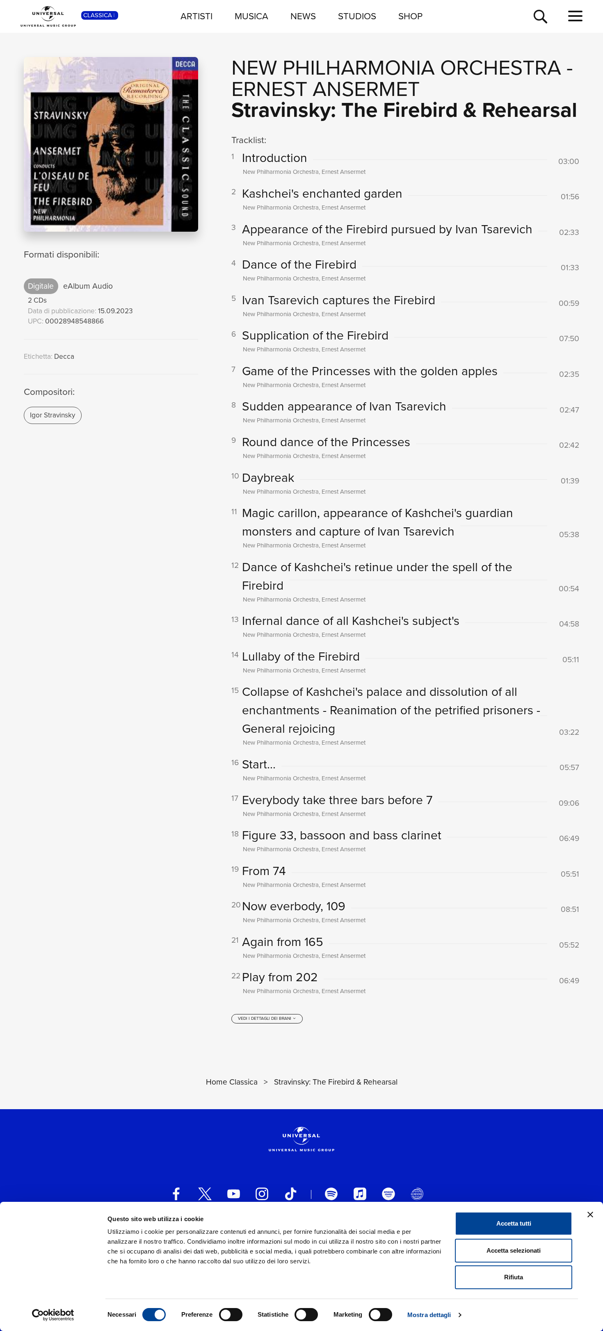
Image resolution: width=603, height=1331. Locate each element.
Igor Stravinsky (52, 415)
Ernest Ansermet (325, 89)
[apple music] (360, 1193)
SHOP (410, 16)
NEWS (303, 16)
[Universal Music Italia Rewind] (417, 1193)
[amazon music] (388, 1193)
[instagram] (262, 1193)
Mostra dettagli (429, 1314)
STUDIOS (357, 16)
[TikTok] (290, 1193)
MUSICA (251, 16)
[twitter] (204, 1193)
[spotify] (331, 1193)
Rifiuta (513, 1277)
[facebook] (176, 1193)
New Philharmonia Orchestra (396, 67)
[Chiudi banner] (590, 1214)
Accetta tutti (513, 1223)
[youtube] (233, 1193)
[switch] (230, 1314)
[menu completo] (575, 16)
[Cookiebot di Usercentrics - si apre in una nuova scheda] (53, 1315)
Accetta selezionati (514, 1250)
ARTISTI (196, 16)
